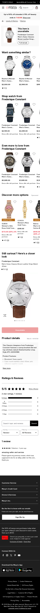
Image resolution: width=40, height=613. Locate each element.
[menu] (3, 7)
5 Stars (4, 398)
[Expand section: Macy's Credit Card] (20, 489)
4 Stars (4, 402)
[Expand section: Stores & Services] (20, 495)
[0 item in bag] (36, 7)
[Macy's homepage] (3, 21)
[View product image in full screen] (5, 315)
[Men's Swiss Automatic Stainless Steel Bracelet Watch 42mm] (27, 66)
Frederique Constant (26, 34)
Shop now (26, 18)
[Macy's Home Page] (11, 7)
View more (7, 368)
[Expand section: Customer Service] (20, 483)
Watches (23, 21)
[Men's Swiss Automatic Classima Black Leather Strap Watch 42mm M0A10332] (10, 66)
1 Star (4, 414)
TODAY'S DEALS (7, 2)
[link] (10, 83)
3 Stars (4, 406)
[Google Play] (25, 570)
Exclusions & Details (16, 541)
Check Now (27, 541)
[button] (20, 299)
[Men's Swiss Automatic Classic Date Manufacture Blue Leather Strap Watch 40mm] (27, 113)
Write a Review (33, 389)
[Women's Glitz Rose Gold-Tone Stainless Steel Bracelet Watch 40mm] (9, 209)
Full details (23, 43)
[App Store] (8, 570)
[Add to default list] (16, 57)
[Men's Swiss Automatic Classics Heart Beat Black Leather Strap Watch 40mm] (27, 162)
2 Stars (4, 410)
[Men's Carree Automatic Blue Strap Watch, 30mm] (10, 113)
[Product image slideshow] (20, 299)
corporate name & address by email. (19, 608)
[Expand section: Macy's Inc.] (20, 501)
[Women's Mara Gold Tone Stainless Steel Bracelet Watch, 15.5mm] (25, 209)
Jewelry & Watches (12, 21)
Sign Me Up (20, 517)
